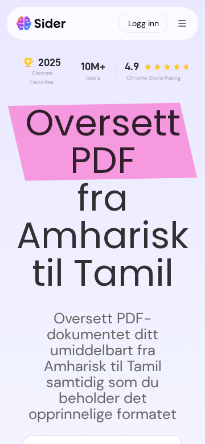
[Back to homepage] (41, 23)
